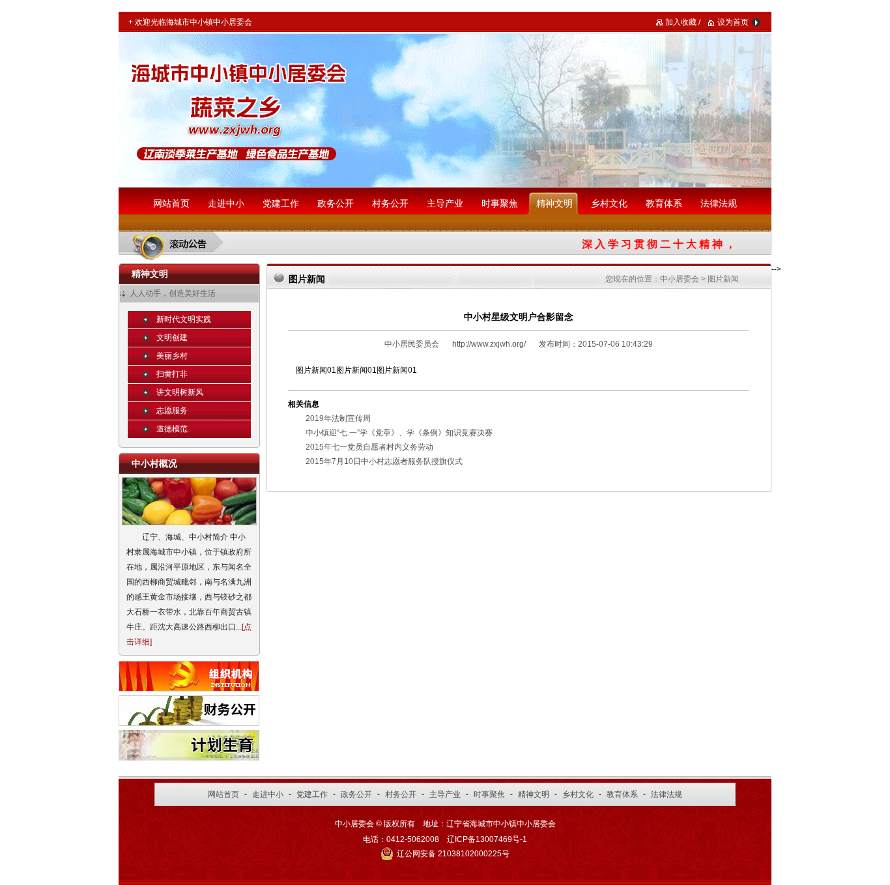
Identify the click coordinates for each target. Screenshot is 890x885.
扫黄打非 (172, 374)
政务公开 (335, 203)
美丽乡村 (172, 355)
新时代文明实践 (183, 319)
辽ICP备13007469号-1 (487, 839)
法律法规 (718, 203)
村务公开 (390, 203)
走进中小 (226, 203)
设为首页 (733, 22)
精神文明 (554, 203)
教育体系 (664, 203)
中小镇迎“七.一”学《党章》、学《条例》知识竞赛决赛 (399, 432)
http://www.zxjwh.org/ (489, 344)
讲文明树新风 (179, 392)
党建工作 (281, 203)
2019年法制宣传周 (338, 418)
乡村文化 (609, 203)
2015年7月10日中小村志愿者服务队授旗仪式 (384, 461)
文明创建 (172, 337)
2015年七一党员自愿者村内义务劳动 (369, 447)
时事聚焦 (499, 203)
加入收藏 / (682, 22)
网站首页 (171, 203)
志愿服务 (172, 410)
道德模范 (172, 428)
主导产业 (445, 203)
